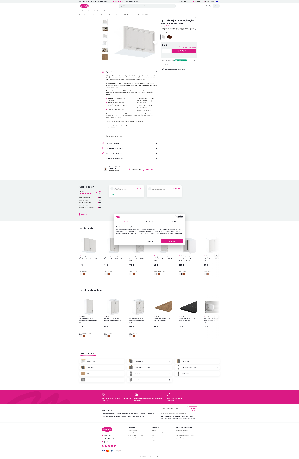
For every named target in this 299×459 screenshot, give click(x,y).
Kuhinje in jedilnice (88, 14)
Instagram (106, 446)
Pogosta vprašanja (133, 438)
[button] (179, 60)
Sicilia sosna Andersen (114, 14)
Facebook (103, 446)
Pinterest (112, 446)
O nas (153, 440)
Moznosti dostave (133, 430)
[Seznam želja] (210, 6)
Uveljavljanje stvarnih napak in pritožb (185, 435)
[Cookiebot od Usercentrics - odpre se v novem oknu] (176, 217)
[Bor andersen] (163, 37)
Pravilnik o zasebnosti (181, 433)
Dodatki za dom (105, 11)
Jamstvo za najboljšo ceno (188, 47)
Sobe (88, 11)
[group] (135, 42)
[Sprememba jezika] (218, 1)
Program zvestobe (156, 438)
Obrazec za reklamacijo (158, 433)
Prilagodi (148, 241)
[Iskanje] (121, 6)
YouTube (109, 446)
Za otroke (115, 11)
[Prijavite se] (207, 6)
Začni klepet (198, 1)
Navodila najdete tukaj (189, 418)
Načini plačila (131, 433)
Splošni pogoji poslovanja (182, 430)
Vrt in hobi (95, 11)
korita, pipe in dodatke (138, 121)
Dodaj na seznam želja (196, 17)
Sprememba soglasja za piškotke (184, 438)
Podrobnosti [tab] (149, 222)
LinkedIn (115, 446)
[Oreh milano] (169, 37)
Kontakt (154, 430)
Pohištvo (82, 11)
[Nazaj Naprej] (88, 245)
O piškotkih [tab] (173, 222)
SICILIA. (113, 127)
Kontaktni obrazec (183, 1)
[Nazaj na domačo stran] (84, 5)
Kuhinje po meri (104, 14)
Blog (153, 435)
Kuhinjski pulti (97, 14)
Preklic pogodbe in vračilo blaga (136, 435)
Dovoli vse (172, 241)
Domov (81, 14)
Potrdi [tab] (126, 222)
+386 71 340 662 (209, 1)
